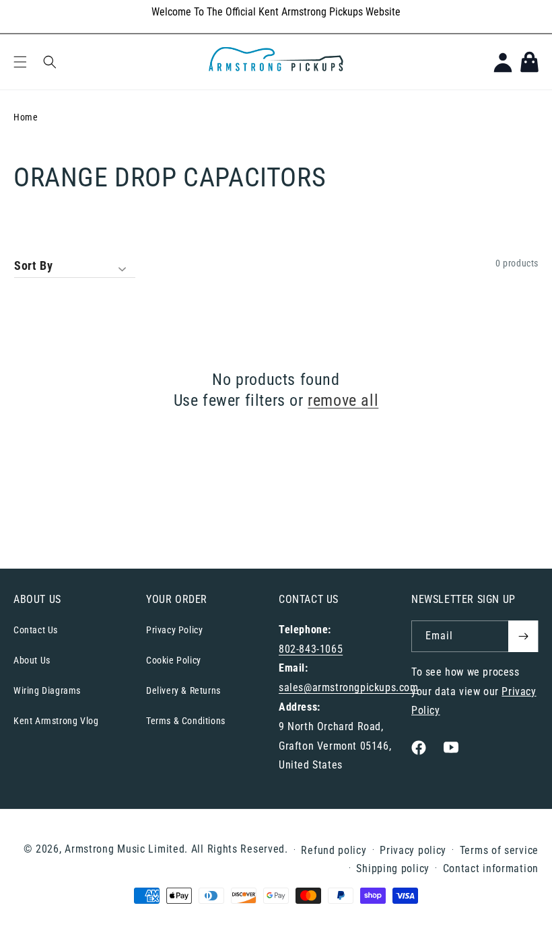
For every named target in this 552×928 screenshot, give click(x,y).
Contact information (491, 868)
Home (25, 117)
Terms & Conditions (186, 720)
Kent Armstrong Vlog (55, 720)
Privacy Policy (174, 629)
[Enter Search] (50, 62)
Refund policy (333, 850)
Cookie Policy (173, 660)
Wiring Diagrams (47, 690)
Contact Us (35, 629)
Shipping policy (392, 868)
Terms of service (499, 850)
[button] (20, 62)
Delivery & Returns (183, 690)
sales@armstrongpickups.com (349, 687)
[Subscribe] (523, 636)
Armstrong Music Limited (124, 849)
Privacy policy (413, 850)
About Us (31, 660)
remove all (343, 400)
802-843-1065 (311, 649)
